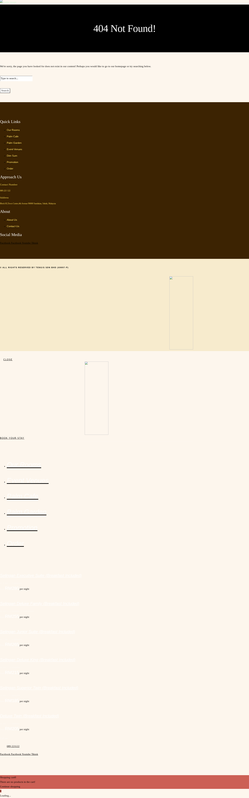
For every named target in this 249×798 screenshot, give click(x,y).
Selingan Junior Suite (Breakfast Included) (37, 631)
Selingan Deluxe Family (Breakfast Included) (39, 603)
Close (8, 359)
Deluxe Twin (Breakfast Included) (29, 716)
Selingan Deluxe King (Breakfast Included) (37, 659)
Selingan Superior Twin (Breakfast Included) (39, 687)
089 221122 (13, 746)
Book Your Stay (12, 438)
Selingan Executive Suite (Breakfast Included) (41, 575)
